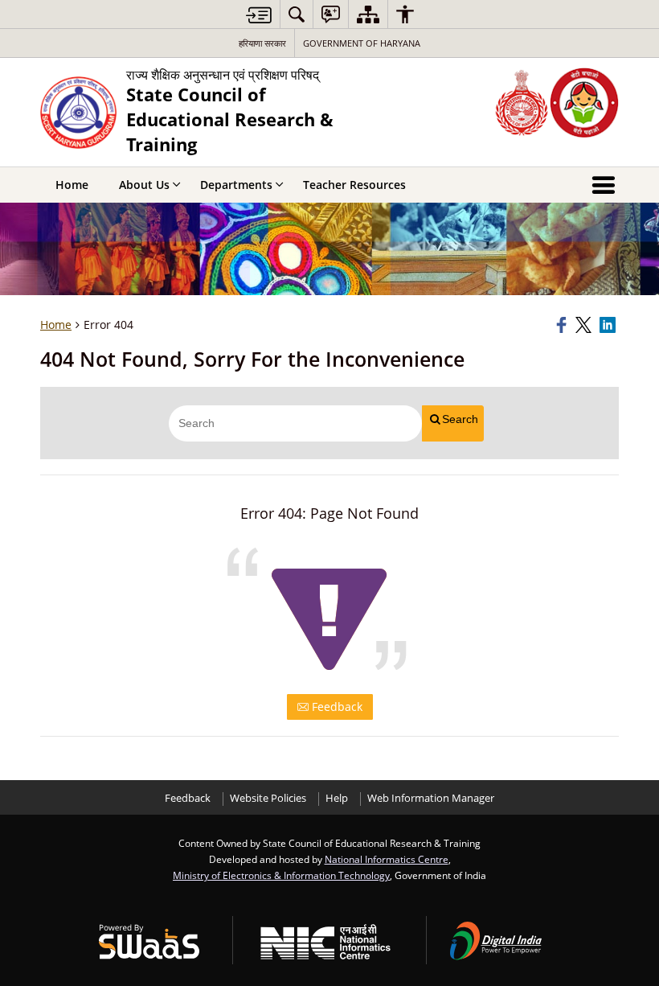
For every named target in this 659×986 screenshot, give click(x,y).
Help (336, 798)
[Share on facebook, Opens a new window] (563, 325)
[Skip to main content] (259, 15)
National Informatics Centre (386, 858)
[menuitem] (296, 14)
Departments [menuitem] (236, 184)
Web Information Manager (430, 798)
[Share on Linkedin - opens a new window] (609, 325)
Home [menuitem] (71, 184)
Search (460, 419)
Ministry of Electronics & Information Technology (281, 875)
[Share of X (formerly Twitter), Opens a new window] (585, 325)
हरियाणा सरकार (262, 43)
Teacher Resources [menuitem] (354, 184)
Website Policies (268, 798)
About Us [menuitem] (144, 184)
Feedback (335, 706)
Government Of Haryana (361, 43)
